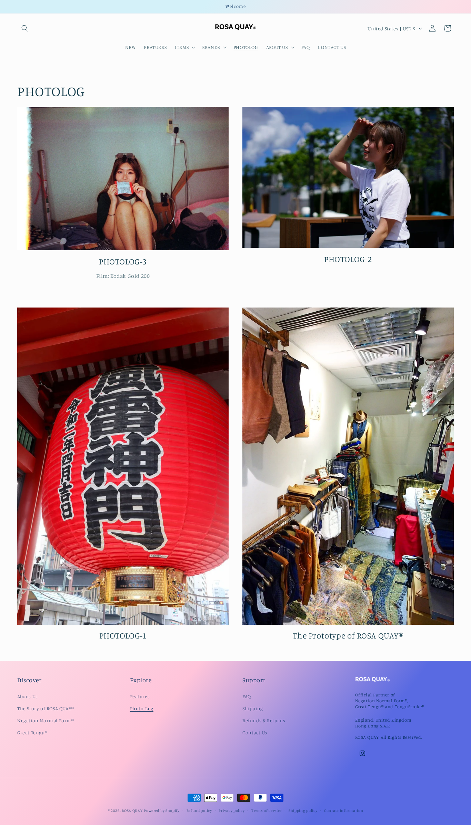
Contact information (343, 810)
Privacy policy (231, 810)
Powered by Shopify (162, 810)
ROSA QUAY (132, 810)
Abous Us (27, 696)
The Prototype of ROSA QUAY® (348, 635)
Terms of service (266, 810)
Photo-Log (141, 708)
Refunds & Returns (263, 720)
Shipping (252, 708)
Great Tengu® (32, 732)
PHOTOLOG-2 (348, 259)
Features (140, 696)
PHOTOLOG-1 (123, 635)
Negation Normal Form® (45, 720)
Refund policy (199, 810)
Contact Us (254, 732)
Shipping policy (303, 810)
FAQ (246, 696)
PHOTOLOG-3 (123, 261)
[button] (24, 28)
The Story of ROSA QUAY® (45, 708)
